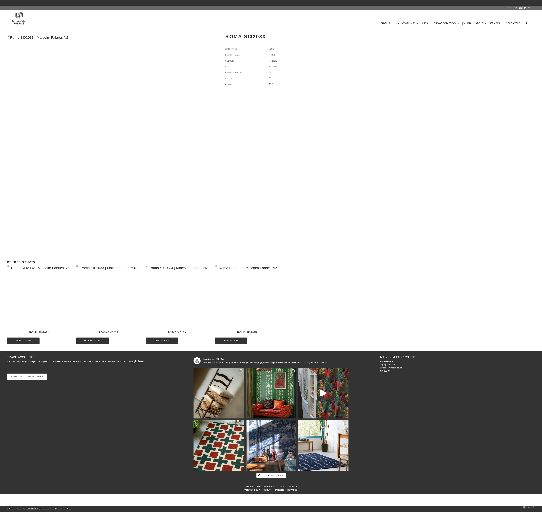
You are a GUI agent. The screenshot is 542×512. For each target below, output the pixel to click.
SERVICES (494, 23)
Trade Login (512, 8)
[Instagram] (520, 8)
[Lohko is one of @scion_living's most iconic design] (323, 445)
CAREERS (279, 490)
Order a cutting (23, 341)
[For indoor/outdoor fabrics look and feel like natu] (219, 393)
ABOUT (479, 23)
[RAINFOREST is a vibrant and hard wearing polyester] (323, 393)
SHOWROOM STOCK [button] (445, 23)
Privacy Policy (66, 509)
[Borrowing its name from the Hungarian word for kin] (271, 393)
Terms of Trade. (55, 509)
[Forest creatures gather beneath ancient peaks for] (271, 445)
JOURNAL (467, 23)
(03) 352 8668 (388, 365)
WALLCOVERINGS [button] (405, 23)
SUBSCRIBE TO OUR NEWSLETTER (27, 377)
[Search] (526, 23)
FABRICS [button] (385, 23)
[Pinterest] (525, 8)
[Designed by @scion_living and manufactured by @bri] (219, 445)
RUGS (281, 487)
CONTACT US (513, 23)
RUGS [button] (424, 23)
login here (137, 361)
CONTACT (292, 487)
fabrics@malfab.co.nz (392, 368)
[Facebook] (529, 8)
